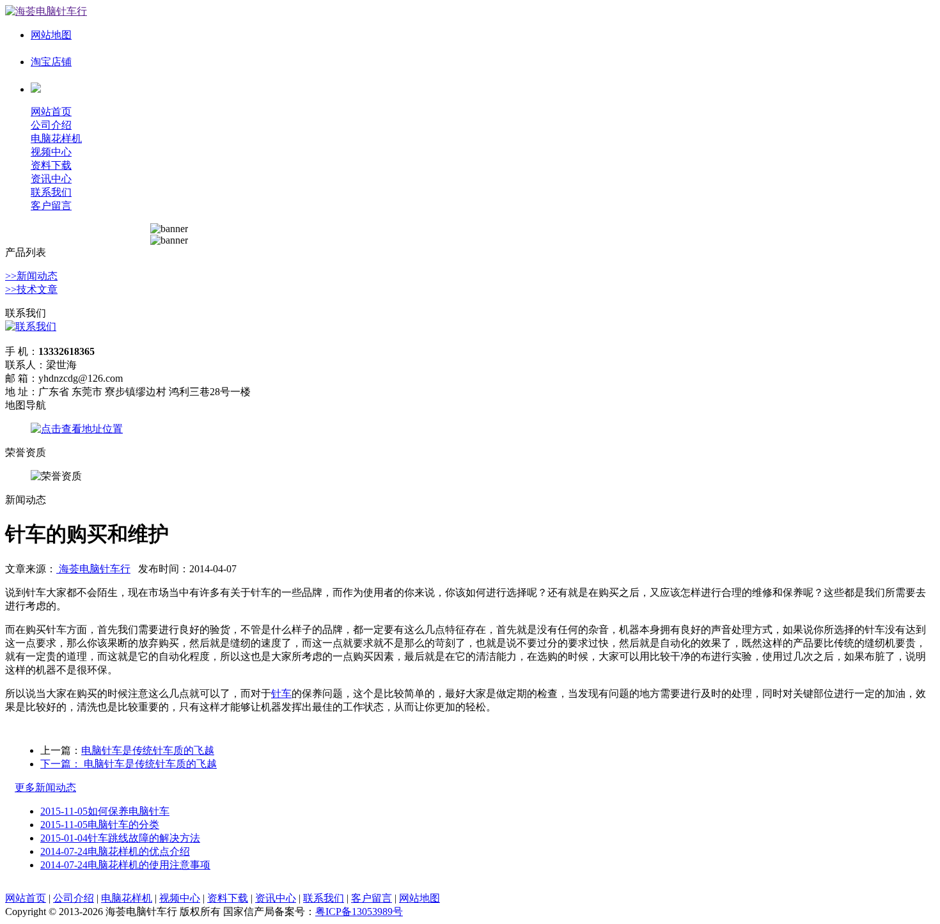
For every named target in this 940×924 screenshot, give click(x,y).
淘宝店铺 (51, 61)
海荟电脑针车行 (93, 568)
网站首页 (51, 111)
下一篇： (60, 763)
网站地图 (51, 34)
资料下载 (51, 165)
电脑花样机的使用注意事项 (125, 864)
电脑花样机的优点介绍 (115, 851)
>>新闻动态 (31, 275)
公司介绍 (51, 125)
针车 (281, 693)
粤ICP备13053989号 (359, 911)
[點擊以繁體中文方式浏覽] (36, 89)
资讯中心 (51, 178)
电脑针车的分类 (99, 824)
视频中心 (51, 151)
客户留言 (51, 205)
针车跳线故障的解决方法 (120, 838)
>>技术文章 (31, 289)
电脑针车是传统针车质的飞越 (147, 750)
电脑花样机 (56, 138)
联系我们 (51, 192)
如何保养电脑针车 (104, 811)
